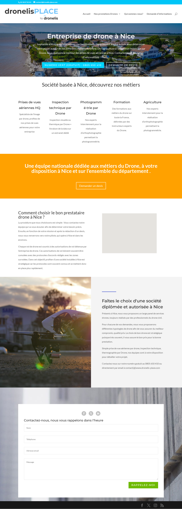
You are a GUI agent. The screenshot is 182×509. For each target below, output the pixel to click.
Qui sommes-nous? (133, 14)
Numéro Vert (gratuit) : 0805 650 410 (73, 65)
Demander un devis (91, 185)
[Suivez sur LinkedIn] (98, 413)
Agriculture (152, 102)
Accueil (86, 14)
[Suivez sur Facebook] (84, 413)
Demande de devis (123, 65)
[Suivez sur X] (91, 413)
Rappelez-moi (143, 485)
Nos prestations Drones (106, 14)
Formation (121, 102)
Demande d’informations (159, 14)
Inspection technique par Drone (60, 107)
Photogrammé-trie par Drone (91, 107)
